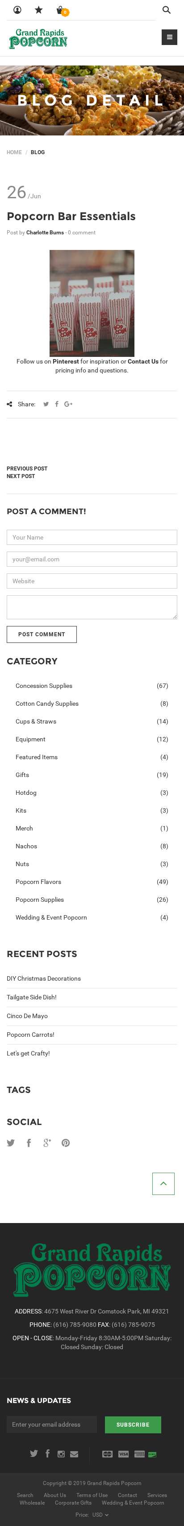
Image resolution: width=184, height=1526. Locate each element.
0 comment (82, 232)
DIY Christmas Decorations (44, 978)
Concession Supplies (92, 685)
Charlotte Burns (45, 232)
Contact (127, 1495)
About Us (55, 1495)
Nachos (92, 846)
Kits (92, 810)
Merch (92, 828)
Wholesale (32, 1503)
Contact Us (143, 361)
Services (157, 1495)
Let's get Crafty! (28, 1053)
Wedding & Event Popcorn (92, 917)
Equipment (92, 739)
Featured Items (92, 757)
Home (14, 152)
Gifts (92, 774)
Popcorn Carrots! (30, 1034)
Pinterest (66, 361)
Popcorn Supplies (92, 899)
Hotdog (92, 792)
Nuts (92, 863)
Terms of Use (92, 1495)
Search (25, 1495)
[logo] (38, 38)
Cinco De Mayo (27, 1015)
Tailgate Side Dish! (32, 997)
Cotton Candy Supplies (92, 703)
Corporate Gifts (73, 1503)
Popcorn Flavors (92, 881)
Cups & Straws (92, 721)
